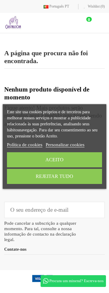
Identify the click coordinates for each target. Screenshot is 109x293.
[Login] (71, 23)
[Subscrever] (95, 209)
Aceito (54, 159)
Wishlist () (96, 6)
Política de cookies (24, 144)
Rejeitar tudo (54, 176)
